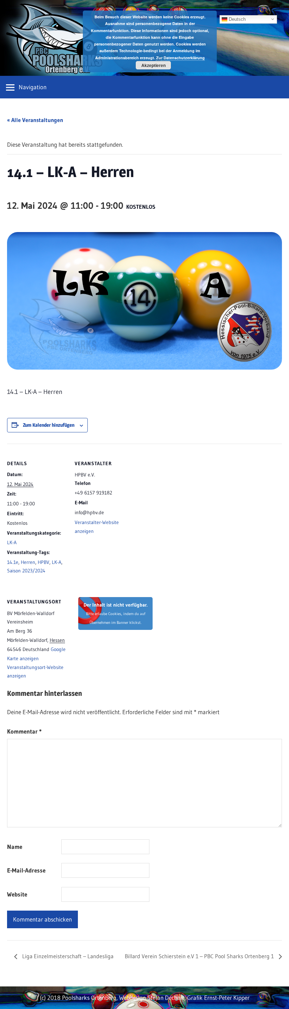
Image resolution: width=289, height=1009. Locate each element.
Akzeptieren (153, 65)
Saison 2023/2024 (26, 570)
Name (14, 846)
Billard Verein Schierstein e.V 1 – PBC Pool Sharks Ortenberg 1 (200, 956)
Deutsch (236, 19)
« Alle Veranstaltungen (35, 119)
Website (17, 894)
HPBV (43, 562)
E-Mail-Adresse (26, 870)
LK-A (12, 542)
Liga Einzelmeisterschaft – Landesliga (67, 956)
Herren (28, 562)
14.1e (12, 562)
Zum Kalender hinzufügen (48, 425)
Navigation (33, 87)
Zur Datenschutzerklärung (180, 57)
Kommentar (24, 731)
